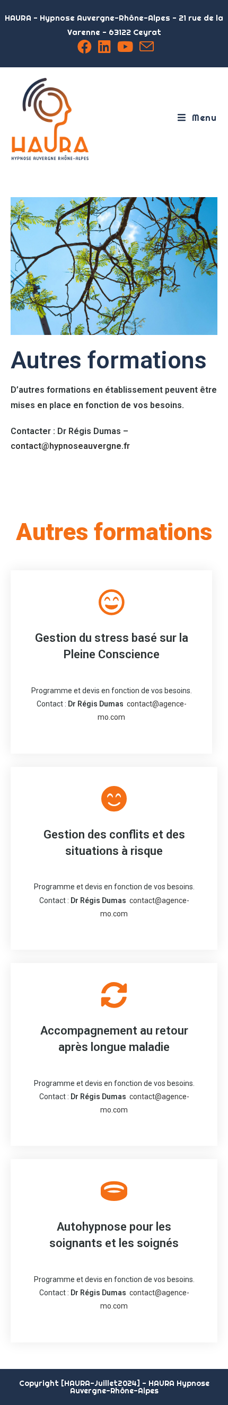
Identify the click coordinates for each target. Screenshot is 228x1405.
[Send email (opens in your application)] (145, 46)
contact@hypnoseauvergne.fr (70, 446)
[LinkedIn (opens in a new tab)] (104, 46)
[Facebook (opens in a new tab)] (84, 46)
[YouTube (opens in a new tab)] (125, 46)
